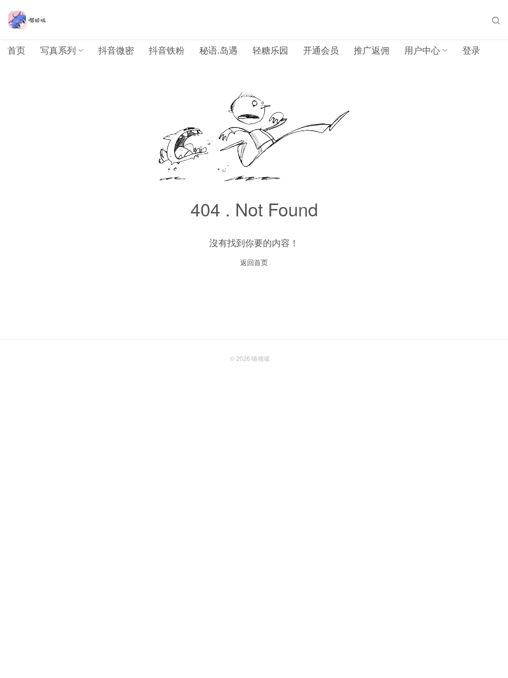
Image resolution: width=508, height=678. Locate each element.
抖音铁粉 (167, 49)
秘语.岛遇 (218, 49)
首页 (16, 49)
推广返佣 (371, 49)
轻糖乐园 (270, 49)
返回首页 (254, 262)
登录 (471, 49)
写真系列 (58, 49)
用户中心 (422, 49)
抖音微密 (116, 49)
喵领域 (260, 358)
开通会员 (321, 49)
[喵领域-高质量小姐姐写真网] (26, 20)
